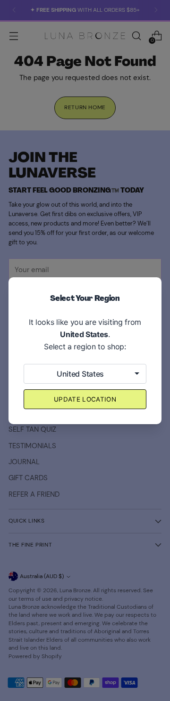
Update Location (85, 399)
